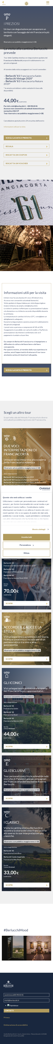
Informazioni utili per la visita (14, 127)
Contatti (9, 1011)
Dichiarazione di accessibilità (16, 1025)
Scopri (9, 603)
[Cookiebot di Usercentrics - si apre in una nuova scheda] (39, 488)
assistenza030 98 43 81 (13, 995)
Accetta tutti (26, 537)
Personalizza (25, 545)
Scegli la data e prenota (19, 138)
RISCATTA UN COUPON (16, 155)
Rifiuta (26, 553)
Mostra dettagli (38, 529)
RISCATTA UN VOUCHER (17, 163)
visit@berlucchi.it (18, 106)
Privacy (7, 1017)
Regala (9, 146)
